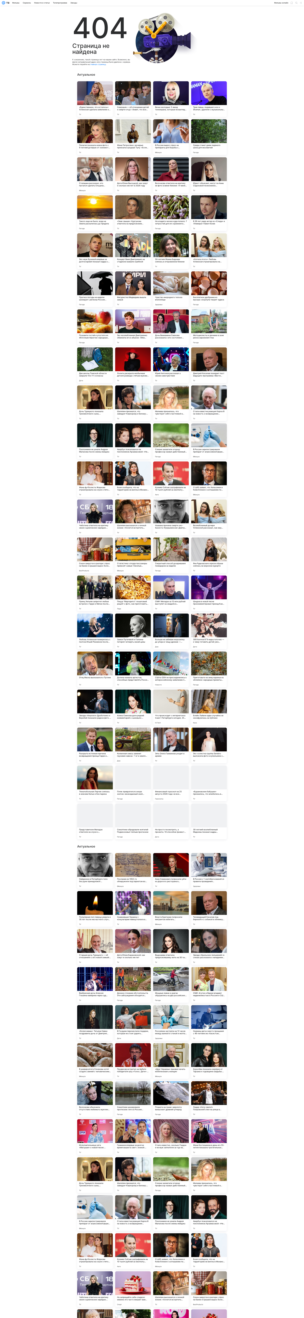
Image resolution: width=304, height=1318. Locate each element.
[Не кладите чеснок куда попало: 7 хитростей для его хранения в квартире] (171, 213)
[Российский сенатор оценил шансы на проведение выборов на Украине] (133, 973)
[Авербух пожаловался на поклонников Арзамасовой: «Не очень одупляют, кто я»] (133, 441)
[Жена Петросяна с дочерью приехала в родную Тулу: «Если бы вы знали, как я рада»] (133, 137)
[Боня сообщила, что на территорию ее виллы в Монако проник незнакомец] (133, 479)
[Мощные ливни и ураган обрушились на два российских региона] (171, 1213)
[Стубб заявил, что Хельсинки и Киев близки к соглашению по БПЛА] (209, 479)
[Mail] (3, 3)
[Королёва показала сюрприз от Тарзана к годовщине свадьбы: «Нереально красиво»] (209, 1289)
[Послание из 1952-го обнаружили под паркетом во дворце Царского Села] (133, 1099)
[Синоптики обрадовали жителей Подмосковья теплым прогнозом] (133, 821)
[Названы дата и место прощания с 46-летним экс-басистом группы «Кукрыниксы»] (209, 1251)
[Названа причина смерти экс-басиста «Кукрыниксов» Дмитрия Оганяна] (171, 517)
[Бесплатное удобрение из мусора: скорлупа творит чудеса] (209, 289)
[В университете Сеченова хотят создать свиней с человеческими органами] (95, 1289)
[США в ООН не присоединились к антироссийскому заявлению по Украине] (171, 669)
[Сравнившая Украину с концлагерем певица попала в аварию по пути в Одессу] (133, 1137)
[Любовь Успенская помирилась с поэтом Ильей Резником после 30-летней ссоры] (95, 631)
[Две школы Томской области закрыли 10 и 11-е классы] (95, 365)
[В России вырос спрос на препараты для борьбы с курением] (171, 137)
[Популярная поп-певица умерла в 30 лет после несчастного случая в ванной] (95, 1137)
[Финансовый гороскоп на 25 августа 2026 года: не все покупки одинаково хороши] (171, 783)
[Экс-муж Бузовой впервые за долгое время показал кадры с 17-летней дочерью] (95, 251)
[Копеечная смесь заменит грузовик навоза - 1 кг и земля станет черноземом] (133, 745)
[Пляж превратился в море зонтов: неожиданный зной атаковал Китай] (133, 783)
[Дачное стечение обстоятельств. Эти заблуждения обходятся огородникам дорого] (133, 1213)
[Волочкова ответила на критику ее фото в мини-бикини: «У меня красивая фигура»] (171, 175)
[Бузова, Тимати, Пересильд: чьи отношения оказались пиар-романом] (95, 935)
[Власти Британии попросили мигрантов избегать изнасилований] (171, 1137)
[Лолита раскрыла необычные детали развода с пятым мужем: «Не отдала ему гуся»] (133, 365)
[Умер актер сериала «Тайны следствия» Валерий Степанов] (209, 935)
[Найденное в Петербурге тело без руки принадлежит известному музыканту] (95, 1099)
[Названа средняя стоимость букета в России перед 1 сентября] (171, 859)
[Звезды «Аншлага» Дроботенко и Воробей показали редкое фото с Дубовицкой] (95, 707)
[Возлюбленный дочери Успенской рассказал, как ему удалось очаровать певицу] (209, 517)
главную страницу (98, 64)
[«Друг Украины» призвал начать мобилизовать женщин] (171, 1289)
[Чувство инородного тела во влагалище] (171, 289)
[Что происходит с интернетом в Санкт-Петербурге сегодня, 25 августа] (171, 707)
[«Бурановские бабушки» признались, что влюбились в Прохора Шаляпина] (209, 783)
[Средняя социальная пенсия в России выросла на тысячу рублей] (95, 1011)
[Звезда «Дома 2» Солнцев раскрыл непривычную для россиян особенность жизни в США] (209, 897)
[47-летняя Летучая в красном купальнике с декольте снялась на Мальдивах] (171, 1011)
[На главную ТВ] (7, 3)
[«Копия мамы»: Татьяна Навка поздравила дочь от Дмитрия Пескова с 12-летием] (95, 1251)
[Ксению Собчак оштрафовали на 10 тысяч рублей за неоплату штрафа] (171, 479)
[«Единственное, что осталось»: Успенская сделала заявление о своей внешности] (95, 99)
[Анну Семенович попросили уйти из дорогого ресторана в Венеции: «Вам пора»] (171, 1099)
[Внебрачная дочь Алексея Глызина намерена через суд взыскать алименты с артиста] (95, 1213)
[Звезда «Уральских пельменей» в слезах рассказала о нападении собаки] (209, 1175)
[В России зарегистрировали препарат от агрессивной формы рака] (209, 441)
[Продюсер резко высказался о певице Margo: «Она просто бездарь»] (133, 1049)
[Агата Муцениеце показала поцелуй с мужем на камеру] (133, 1011)
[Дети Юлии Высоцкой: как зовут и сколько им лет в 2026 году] (133, 175)
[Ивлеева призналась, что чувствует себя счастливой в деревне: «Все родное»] (171, 403)
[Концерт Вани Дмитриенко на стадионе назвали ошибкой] (133, 251)
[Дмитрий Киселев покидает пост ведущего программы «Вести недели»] (209, 365)
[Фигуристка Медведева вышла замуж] (133, 289)
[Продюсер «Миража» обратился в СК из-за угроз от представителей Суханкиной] (209, 1011)
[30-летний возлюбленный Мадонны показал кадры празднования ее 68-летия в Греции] (209, 821)
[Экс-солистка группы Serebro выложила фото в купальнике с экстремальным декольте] (209, 745)
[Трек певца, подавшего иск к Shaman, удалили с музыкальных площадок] (209, 99)
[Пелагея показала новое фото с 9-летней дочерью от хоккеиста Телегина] (95, 137)
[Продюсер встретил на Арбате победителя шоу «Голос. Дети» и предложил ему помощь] (133, 1289)
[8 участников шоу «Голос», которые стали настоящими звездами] (95, 973)
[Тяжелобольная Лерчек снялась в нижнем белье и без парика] (95, 783)
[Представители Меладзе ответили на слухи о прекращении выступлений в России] (95, 821)
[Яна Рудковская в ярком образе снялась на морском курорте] (209, 555)
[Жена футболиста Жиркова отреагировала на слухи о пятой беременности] (95, 479)
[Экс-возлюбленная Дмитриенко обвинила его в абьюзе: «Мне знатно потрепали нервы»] (133, 327)
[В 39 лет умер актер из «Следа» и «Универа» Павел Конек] (209, 213)
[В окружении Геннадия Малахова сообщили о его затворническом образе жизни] (171, 1049)
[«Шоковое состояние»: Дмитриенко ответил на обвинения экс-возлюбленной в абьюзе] (133, 935)
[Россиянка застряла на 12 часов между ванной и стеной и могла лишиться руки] (171, 1251)
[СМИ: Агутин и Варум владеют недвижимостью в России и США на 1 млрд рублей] (209, 1213)
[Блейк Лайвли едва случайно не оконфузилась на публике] (209, 707)
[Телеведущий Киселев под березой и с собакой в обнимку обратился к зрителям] (209, 1137)
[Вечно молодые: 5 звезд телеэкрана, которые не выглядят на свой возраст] (171, 99)
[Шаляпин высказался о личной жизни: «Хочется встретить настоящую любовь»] (133, 517)
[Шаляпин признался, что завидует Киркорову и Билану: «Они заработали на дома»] (133, 403)
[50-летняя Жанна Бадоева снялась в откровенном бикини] (171, 251)
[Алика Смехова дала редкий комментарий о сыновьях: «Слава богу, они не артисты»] (133, 707)
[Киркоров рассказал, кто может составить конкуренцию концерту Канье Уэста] (95, 897)
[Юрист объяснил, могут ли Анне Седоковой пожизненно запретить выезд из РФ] (209, 175)
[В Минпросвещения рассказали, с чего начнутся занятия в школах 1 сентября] (209, 1049)
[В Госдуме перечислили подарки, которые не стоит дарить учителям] (133, 1251)
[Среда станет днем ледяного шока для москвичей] (209, 137)
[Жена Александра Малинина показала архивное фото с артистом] (171, 897)
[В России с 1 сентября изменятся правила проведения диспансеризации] (209, 1099)
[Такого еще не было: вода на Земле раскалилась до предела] (95, 213)
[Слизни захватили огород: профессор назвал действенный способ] (171, 441)
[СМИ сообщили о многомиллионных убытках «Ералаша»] (133, 859)
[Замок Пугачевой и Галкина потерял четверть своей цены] (133, 631)
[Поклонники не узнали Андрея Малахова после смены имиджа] (95, 441)
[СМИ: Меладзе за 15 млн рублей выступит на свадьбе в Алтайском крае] (171, 593)
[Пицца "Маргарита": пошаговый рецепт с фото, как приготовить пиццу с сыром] (133, 593)
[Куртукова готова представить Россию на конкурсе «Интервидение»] (171, 935)
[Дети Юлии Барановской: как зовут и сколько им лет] (133, 1175)
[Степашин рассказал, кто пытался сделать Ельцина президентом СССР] (95, 175)
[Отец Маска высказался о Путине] (95, 669)
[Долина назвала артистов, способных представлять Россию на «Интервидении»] (133, 669)
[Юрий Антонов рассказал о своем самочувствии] (171, 365)
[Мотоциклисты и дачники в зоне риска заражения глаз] (209, 327)
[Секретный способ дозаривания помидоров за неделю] (171, 555)
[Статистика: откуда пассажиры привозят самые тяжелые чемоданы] (133, 555)
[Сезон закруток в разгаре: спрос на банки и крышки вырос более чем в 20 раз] (95, 555)
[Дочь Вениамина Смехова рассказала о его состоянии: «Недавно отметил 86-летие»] (171, 327)
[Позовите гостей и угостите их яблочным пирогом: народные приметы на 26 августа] (95, 327)
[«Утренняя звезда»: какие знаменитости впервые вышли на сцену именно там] (95, 1049)
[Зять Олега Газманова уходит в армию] (171, 745)
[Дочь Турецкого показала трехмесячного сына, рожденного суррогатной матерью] (95, 403)
